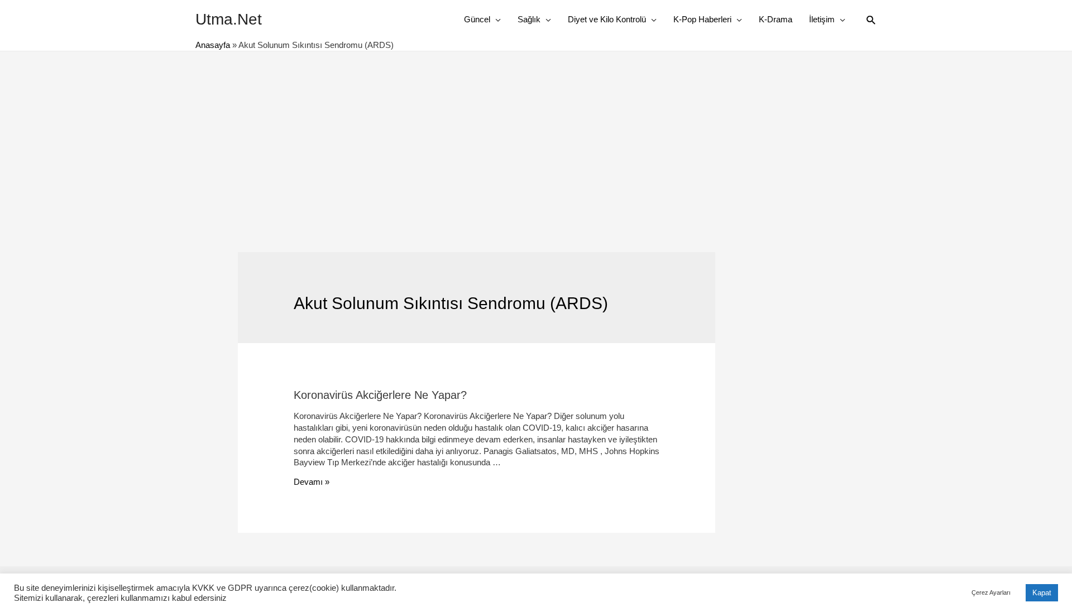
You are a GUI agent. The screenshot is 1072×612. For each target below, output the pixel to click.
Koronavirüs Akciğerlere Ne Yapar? (380, 395)
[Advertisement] (536, 135)
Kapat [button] (1041, 593)
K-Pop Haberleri (702, 19)
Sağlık (529, 19)
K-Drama (775, 19)
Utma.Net (228, 19)
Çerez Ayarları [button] (991, 592)
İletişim (822, 19)
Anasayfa (212, 45)
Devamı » (311, 481)
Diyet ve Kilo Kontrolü (607, 19)
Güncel (477, 19)
